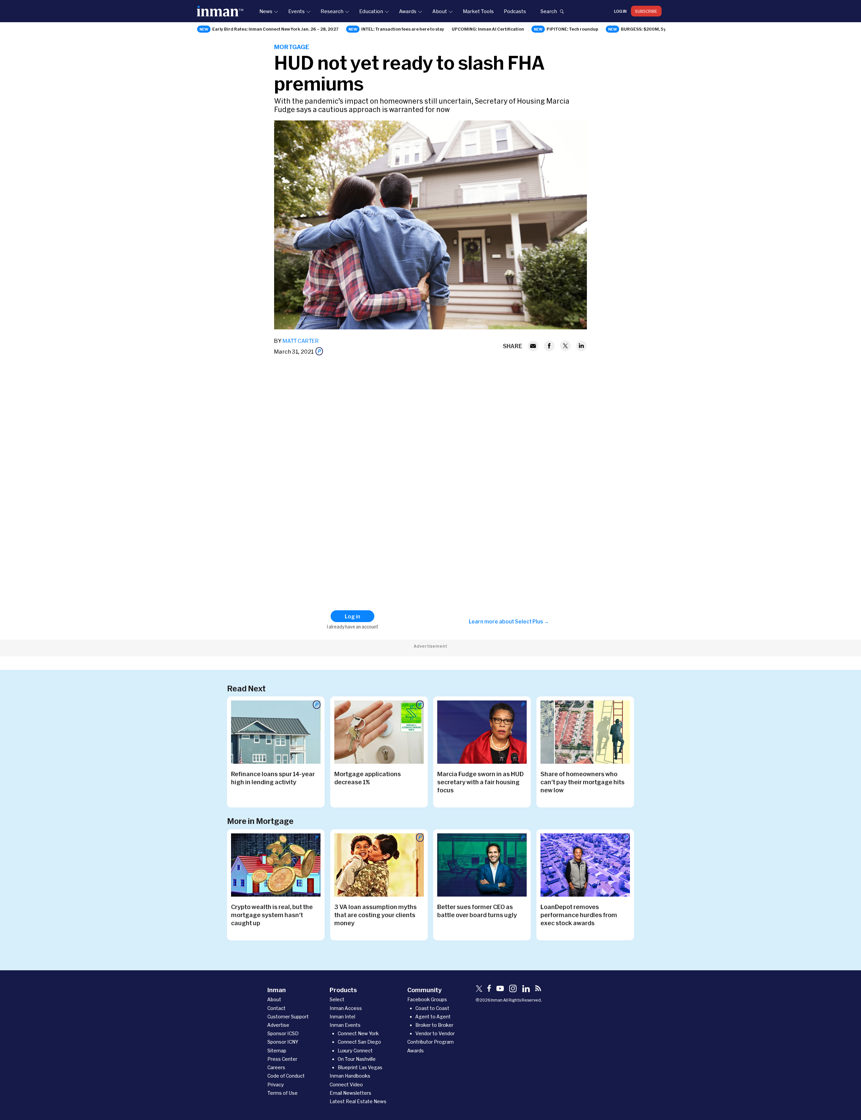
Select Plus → (532, 621)
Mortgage (291, 46)
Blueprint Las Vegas (360, 1067)
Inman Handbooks (350, 1076)
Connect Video (346, 1084)
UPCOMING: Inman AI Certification (488, 29)
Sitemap (276, 1050)
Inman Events (345, 1025)
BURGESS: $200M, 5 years (648, 29)
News (265, 11)
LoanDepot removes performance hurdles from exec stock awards (578, 915)
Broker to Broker (434, 1025)
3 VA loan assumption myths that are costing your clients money (375, 915)
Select (337, 999)
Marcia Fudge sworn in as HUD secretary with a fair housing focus (480, 782)
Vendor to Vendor (435, 1033)
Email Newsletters (350, 1093)
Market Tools (478, 11)
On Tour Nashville (357, 1059)
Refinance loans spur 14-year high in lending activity (273, 778)
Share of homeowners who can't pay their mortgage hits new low (582, 782)
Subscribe (646, 11)
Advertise (278, 1025)
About (439, 11)
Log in (620, 11)
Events (296, 11)
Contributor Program (430, 1042)
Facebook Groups (427, 999)
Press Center (282, 1059)
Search (548, 11)
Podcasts (515, 11)
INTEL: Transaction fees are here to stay (402, 29)
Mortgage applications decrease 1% (367, 778)
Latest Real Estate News (358, 1101)
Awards (407, 11)
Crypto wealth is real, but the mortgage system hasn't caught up (272, 915)
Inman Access (346, 1008)
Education (371, 11)
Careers (276, 1067)
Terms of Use (282, 1093)
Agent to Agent (433, 1016)
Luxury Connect (355, 1050)
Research (332, 11)
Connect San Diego (359, 1042)
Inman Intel (342, 1016)
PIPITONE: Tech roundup (572, 29)
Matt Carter (301, 340)
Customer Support (288, 1016)
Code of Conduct (286, 1076)
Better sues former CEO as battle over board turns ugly (477, 910)
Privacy (275, 1084)
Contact (276, 1008)
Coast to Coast (432, 1008)
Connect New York (358, 1033)
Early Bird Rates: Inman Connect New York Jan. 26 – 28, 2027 (275, 29)
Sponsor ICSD (283, 1033)
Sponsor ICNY (282, 1042)
